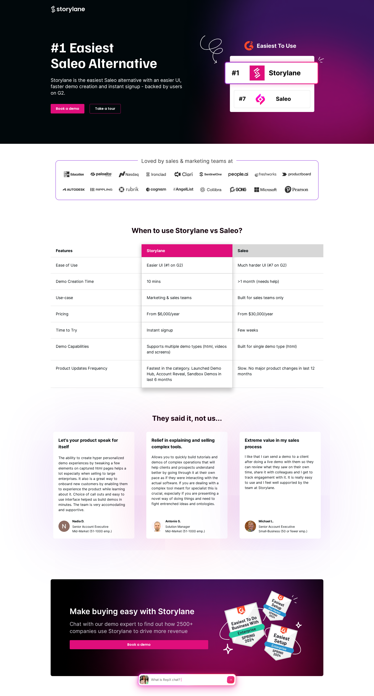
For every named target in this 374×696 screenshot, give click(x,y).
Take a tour (105, 108)
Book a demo (67, 108)
